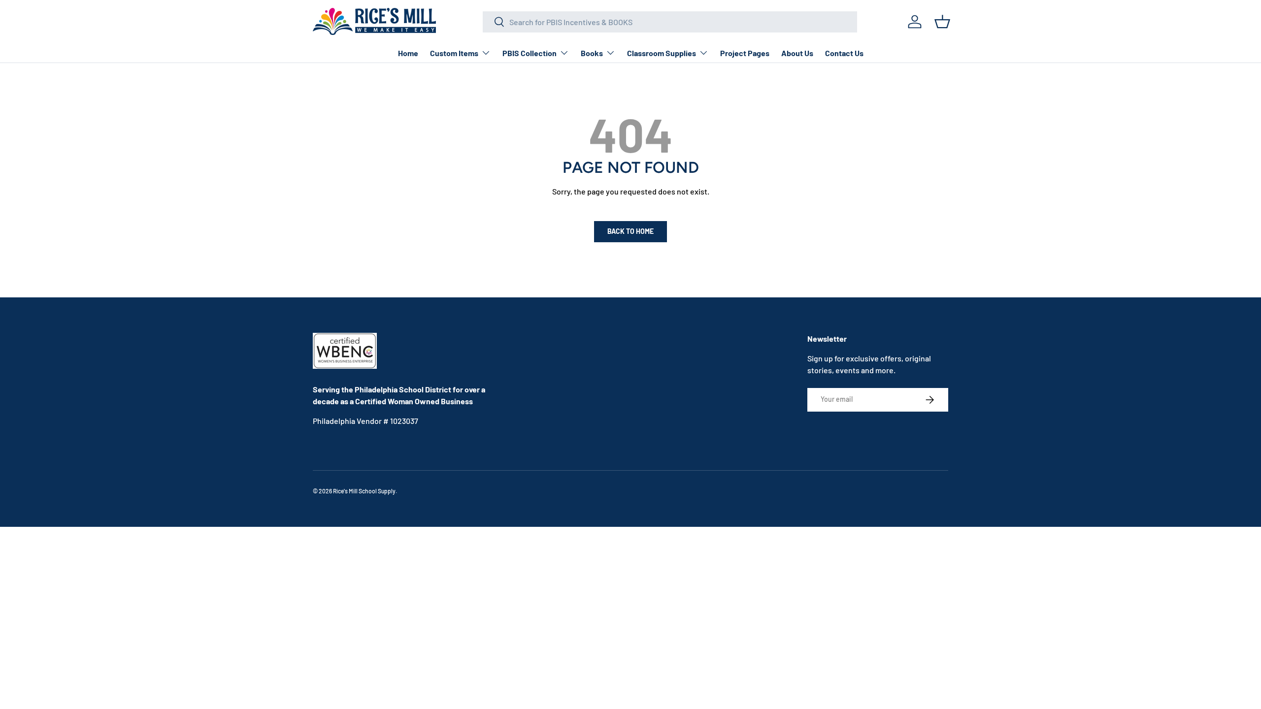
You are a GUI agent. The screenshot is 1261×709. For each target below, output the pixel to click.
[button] (942, 21)
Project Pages (744, 53)
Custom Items (454, 53)
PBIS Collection (529, 53)
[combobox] (670, 21)
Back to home (630, 231)
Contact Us (844, 53)
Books (592, 53)
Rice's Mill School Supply (364, 490)
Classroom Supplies (661, 53)
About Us (797, 53)
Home (408, 53)
